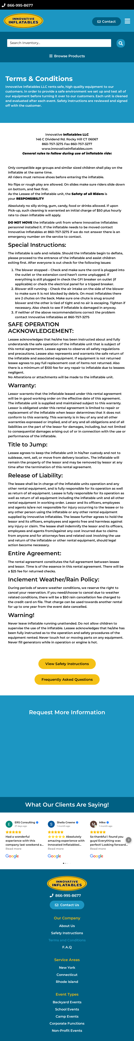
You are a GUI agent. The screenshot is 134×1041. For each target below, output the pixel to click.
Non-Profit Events (67, 1031)
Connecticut (67, 975)
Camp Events (67, 1016)
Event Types (67, 994)
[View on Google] (9, 824)
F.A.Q (67, 947)
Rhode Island (67, 982)
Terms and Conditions (67, 940)
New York (67, 968)
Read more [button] (13, 848)
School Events (67, 1009)
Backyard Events (67, 1002)
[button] (5, 840)
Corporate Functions (67, 1023)
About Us (67, 926)
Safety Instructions (67, 933)
